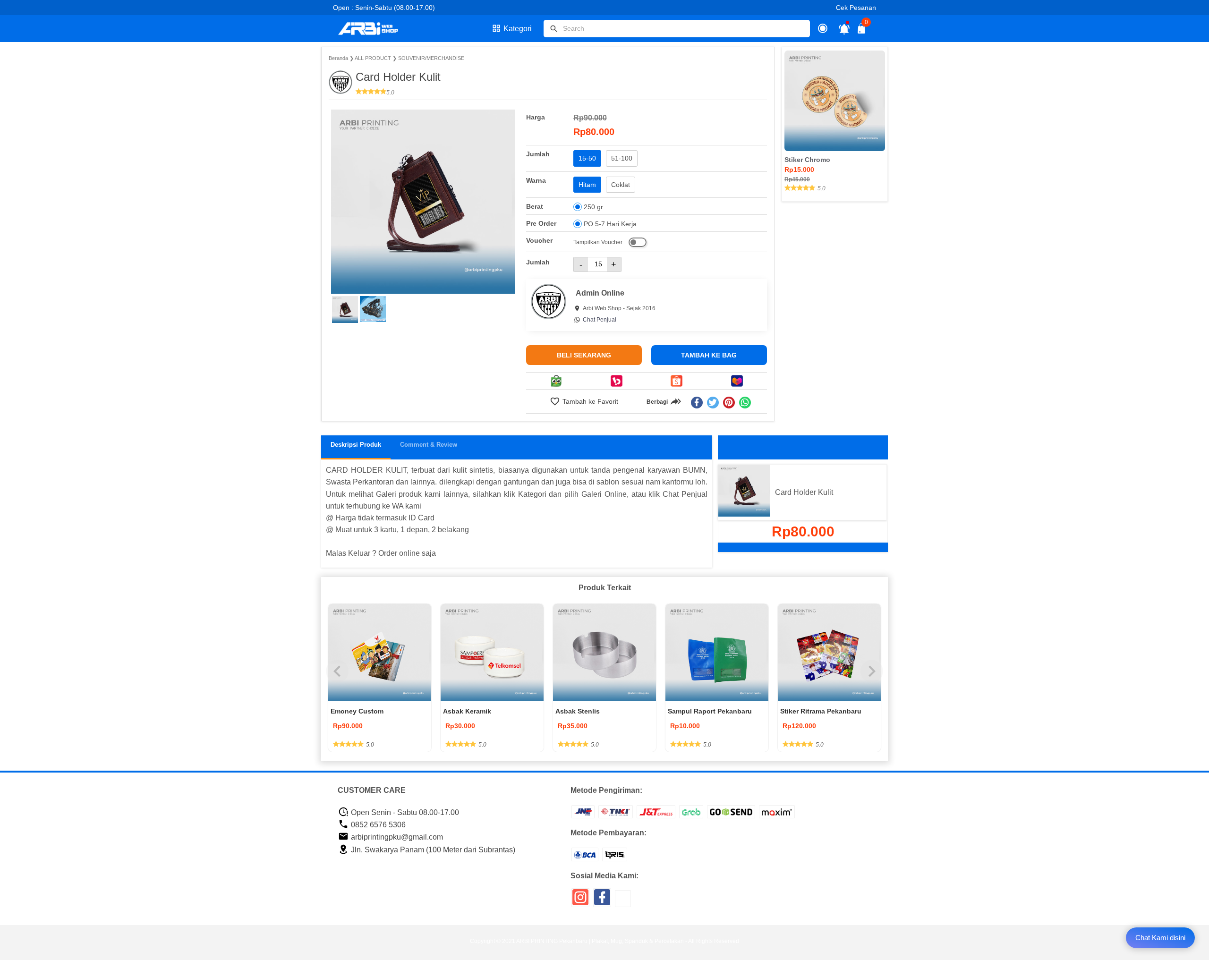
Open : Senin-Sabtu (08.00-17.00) (384, 7)
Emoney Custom (357, 711)
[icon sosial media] (580, 901)
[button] (345, 309)
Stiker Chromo (807, 159)
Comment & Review (428, 444)
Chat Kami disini (1160, 938)
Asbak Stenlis (577, 711)
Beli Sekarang (584, 355)
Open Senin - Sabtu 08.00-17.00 (404, 812)
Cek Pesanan (856, 7)
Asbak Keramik (467, 711)
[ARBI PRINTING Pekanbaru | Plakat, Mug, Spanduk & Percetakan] (374, 28)
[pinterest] (729, 402)
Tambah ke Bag (709, 355)
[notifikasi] (844, 28)
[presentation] (337, 671)
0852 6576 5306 (377, 825)
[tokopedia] (556, 381)
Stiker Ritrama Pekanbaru (820, 711)
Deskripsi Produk (356, 444)
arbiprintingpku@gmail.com (396, 837)
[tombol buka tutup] (862, 31)
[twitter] (713, 402)
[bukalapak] (616, 381)
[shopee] (677, 381)
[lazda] (737, 381)
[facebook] (697, 402)
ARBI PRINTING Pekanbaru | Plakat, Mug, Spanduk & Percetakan (600, 941)
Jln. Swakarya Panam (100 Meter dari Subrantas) (432, 850)
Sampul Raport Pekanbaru (710, 711)
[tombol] (554, 29)
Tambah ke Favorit (589, 401)
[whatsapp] (745, 402)
